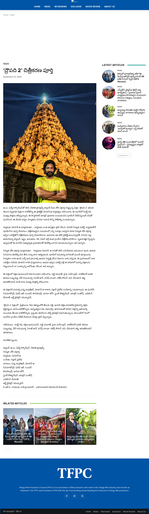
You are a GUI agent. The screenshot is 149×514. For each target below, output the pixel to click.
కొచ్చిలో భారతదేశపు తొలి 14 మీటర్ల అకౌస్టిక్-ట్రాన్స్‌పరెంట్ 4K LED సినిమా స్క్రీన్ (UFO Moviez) (18, 438)
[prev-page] (5, 450)
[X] (82, 496)
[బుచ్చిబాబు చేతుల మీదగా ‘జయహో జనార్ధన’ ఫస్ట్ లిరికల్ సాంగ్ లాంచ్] (108, 127)
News (12, 15)
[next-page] (9, 450)
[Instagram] (74, 496)
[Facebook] (67, 496)
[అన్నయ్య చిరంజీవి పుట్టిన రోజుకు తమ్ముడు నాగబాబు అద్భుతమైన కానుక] (81, 426)
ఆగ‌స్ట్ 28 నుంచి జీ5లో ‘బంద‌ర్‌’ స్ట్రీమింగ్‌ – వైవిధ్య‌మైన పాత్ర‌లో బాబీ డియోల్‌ (130, 145)
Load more (123, 155)
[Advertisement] (74, 38)
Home (5, 15)
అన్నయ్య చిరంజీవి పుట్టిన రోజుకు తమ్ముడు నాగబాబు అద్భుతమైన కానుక (81, 439)
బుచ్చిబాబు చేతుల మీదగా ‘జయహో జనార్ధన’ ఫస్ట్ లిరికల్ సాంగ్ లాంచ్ (130, 129)
